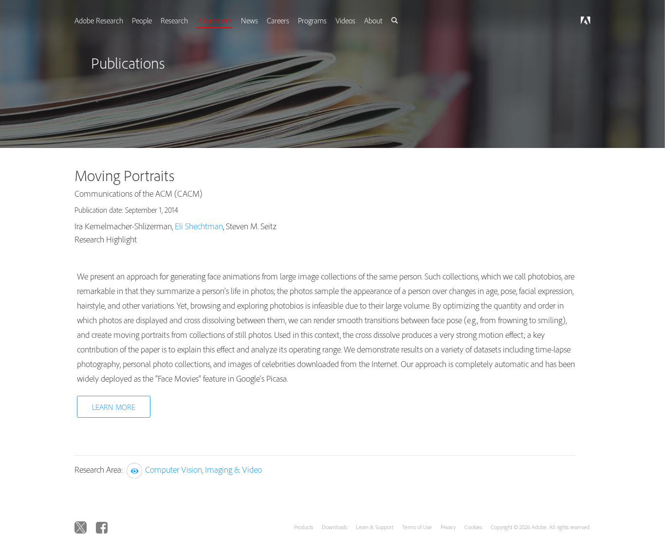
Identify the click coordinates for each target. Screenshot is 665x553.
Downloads (334, 527)
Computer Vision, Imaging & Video (203, 469)
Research (185, 20)
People (152, 20)
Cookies (473, 527)
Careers (291, 20)
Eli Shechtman (199, 226)
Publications (226, 20)
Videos (361, 20)
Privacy (448, 527)
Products (303, 527)
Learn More (113, 407)
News (262, 20)
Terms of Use (417, 527)
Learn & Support (374, 527)
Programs (327, 20)
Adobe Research (107, 20)
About (390, 20)
